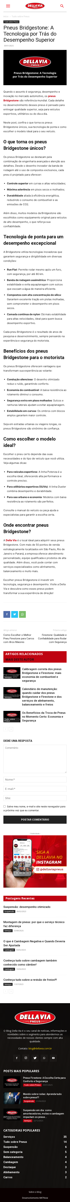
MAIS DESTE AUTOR (19, 659)
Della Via (11, 540)
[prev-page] (5, 729)
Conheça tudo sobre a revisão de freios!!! (30, 979)
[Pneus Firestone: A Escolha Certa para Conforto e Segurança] (11, 1082)
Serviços (8, 677)
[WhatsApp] (22, 614)
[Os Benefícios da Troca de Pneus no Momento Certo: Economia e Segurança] (11, 717)
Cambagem (9, 950)
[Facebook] (6, 614)
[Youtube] (53, 1058)
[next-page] (11, 729)
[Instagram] (35, 861)
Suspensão (9, 911)
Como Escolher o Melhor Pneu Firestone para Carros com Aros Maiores (18, 638)
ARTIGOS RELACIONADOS (24, 654)
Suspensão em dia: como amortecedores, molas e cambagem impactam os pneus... (43, 1113)
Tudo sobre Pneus (11, 22)
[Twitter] (14, 614)
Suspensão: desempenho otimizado (26, 907)
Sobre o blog (35, 1192)
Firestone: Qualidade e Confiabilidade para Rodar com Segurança (52, 638)
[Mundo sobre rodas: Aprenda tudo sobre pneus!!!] (11, 1098)
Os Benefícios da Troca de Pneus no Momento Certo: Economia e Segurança (44, 716)
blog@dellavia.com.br (40, 1048)
